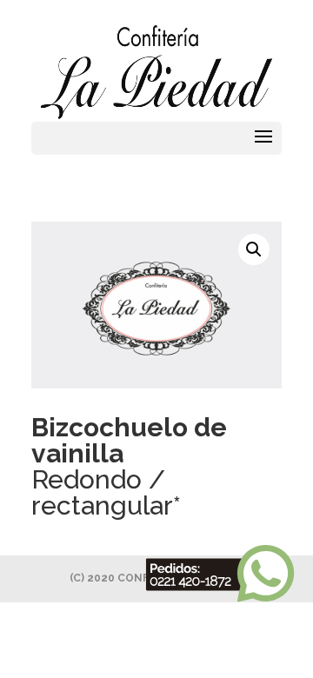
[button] (254, 249)
